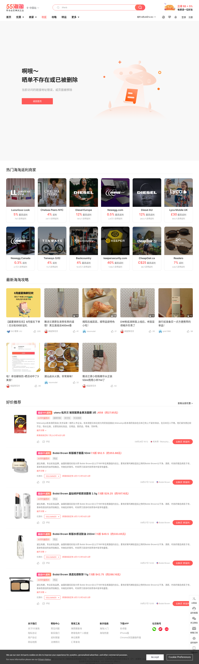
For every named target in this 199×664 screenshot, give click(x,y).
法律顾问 (55, 642)
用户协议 (32, 637)
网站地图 (32, 642)
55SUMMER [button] (51, 476)
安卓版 (123, 628)
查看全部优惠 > (185, 403)
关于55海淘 (33, 628)
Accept (155, 657)
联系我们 (55, 633)
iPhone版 (124, 633)
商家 (31, 17)
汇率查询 (75, 642)
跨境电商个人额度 (79, 633)
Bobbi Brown (164, 482)
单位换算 (75, 637)
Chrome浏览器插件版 (130, 637)
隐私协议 (32, 633)
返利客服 (55, 637)
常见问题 (55, 628)
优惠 (18, 17)
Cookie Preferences (180, 657)
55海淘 (15, 7)
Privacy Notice (44, 659)
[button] (32, 7)
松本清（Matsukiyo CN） (164, 441)
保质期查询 (76, 628)
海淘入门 (104, 628)
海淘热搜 (104, 633)
